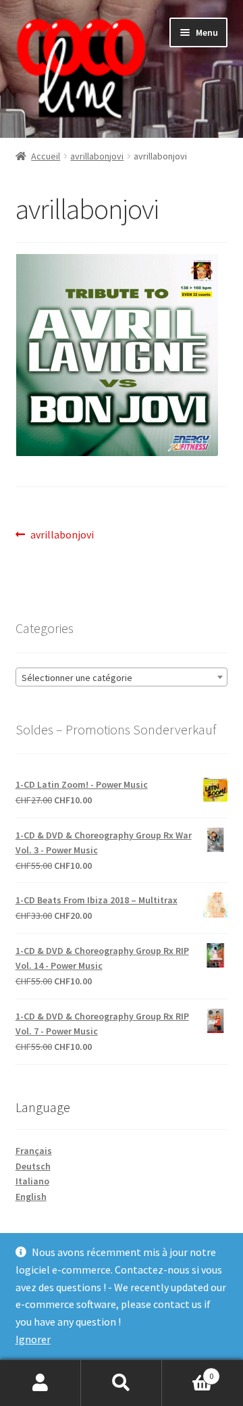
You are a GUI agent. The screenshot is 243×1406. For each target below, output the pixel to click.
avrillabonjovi (97, 156)
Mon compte (40, 1383)
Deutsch (33, 1166)
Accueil (45, 156)
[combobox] (122, 677)
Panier (187, 1371)
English (31, 1196)
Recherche (121, 1383)
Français (34, 1151)
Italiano (32, 1181)
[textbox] (121, 677)
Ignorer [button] (33, 1339)
